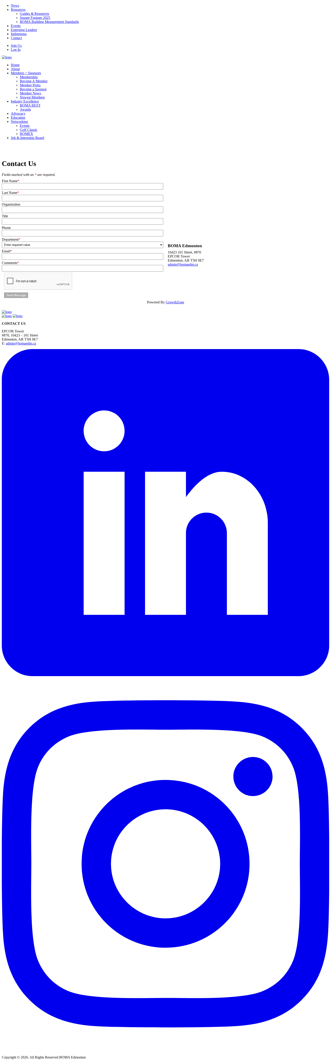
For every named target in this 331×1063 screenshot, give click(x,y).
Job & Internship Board (27, 138)
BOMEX (26, 134)
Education (18, 117)
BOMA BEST (30, 105)
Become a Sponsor (33, 89)
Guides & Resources (34, 14)
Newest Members (32, 97)
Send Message (16, 295)
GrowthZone (175, 302)
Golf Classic (28, 130)
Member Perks (30, 85)
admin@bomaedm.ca (183, 264)
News (15, 5)
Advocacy (18, 113)
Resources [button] (18, 9)
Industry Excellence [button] (25, 101)
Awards (25, 109)
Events (15, 26)
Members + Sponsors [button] (26, 73)
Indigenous (19, 34)
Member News (30, 93)
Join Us (16, 45)
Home (15, 65)
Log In (15, 50)
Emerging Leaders (24, 30)
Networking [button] (19, 121)
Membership (29, 77)
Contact (16, 38)
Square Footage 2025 (35, 18)
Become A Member (34, 81)
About (15, 69)
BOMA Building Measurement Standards (49, 22)
